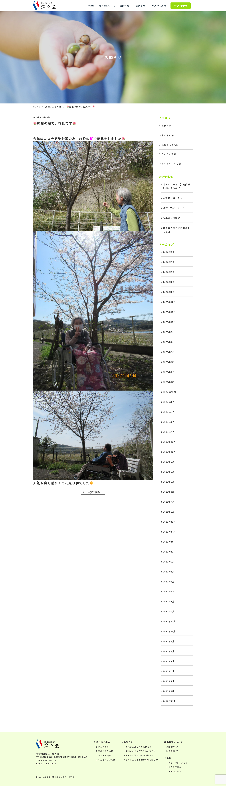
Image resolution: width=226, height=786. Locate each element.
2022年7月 (169, 561)
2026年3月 (169, 272)
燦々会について (107, 5)
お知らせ (140, 5)
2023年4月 (169, 501)
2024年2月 (169, 421)
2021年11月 (169, 631)
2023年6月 (169, 481)
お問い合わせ (180, 5)
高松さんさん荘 (53, 106)
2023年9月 (169, 461)
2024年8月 (169, 401)
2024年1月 (169, 431)
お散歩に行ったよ (173, 198)
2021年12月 (169, 621)
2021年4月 (169, 671)
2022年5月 (169, 581)
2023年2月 (169, 511)
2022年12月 (169, 521)
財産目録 (170, 751)
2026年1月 (169, 292)
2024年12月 (169, 391)
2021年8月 (169, 651)
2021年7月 (169, 661)
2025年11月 (169, 312)
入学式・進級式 (171, 218)
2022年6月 (169, 571)
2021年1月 (168, 691)
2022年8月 (169, 551)
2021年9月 (169, 641)
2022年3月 (169, 601)
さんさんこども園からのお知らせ (142, 759)
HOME (91, 5)
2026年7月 (169, 252)
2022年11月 (169, 531)
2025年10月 (169, 322)
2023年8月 (169, 471)
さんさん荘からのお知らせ (138, 746)
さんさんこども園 (171, 163)
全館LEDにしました (174, 208)
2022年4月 (169, 591)
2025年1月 (168, 381)
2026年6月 (169, 262)
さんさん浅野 (168, 154)
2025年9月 (169, 332)
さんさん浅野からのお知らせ (140, 755)
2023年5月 (168, 491)
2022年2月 (169, 611)
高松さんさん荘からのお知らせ (141, 751)
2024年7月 (169, 411)
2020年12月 (169, 701)
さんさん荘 (167, 135)
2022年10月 (169, 541)
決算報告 (170, 746)
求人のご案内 (159, 5)
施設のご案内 (103, 742)
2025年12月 (169, 302)
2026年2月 (169, 282)
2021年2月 (169, 681)
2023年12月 (169, 441)
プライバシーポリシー (179, 762)
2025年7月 (169, 342)
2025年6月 (169, 352)
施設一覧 (124, 5)
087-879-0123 (48, 760)
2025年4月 (169, 372)
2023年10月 (169, 451)
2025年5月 (168, 362)
